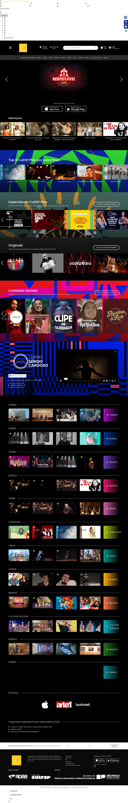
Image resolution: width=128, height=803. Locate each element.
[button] (125, 17)
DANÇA (45, 58)
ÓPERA (50, 58)
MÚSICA (38, 58)
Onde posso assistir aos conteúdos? (24, 731)
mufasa (85, 787)
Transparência (70, 763)
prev (6, 79)
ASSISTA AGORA (16, 385)
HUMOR (80, 58)
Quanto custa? (16, 729)
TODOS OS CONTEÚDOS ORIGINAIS (106, 247)
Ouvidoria (68, 761)
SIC (67, 760)
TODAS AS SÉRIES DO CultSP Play (107, 293)
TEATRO (56, 58)
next (121, 79)
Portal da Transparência (73, 765)
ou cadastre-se (116, 47)
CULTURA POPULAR (96, 58)
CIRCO (75, 58)
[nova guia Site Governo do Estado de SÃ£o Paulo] (14, 1)
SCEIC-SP (68, 758)
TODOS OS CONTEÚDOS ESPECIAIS (106, 204)
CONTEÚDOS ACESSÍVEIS (27, 58)
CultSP (55, 47)
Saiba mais (31, 761)
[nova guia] (8, 12)
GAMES (106, 58)
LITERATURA (114, 532)
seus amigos (45, 47)
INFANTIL (86, 58)
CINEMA (69, 58)
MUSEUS (62, 58)
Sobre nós (69, 756)
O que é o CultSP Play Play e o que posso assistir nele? (31, 727)
